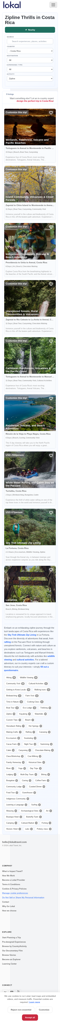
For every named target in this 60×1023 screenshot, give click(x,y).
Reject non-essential (21, 1010)
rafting (7, 642)
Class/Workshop (14, 756)
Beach (29, 720)
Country (11, 46)
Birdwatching (13, 696)
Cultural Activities (38, 683)
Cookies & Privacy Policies (14, 889)
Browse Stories (9, 955)
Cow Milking (34, 756)
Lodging (10, 774)
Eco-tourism (12, 738)
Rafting (30, 732)
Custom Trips (13, 720)
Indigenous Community (17, 799)
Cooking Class (35, 702)
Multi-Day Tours (28, 774)
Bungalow (11, 780)
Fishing (46, 823)
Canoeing (44, 732)
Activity (10, 74)
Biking (45, 774)
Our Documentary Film (12, 951)
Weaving (11, 811)
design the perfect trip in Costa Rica (35, 101)
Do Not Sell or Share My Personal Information (23, 897)
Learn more (34, 1002)
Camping (11, 823)
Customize (44, 1010)
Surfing (35, 805)
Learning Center (9, 964)
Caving (26, 780)
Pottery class (44, 829)
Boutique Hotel (13, 817)
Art (48, 811)
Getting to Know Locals (17, 690)
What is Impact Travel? (12, 871)
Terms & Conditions (11, 884)
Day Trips (35, 768)
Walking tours (41, 690)
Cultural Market (29, 823)
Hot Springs (35, 726)
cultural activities (25, 659)
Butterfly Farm (33, 817)
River (9, 768)
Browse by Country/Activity (14, 946)
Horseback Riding (15, 726)
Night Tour (29, 744)
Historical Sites (36, 762)
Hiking (10, 677)
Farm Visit (31, 696)
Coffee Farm (41, 780)
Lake (28, 829)
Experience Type (15, 65)
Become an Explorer (11, 959)
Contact (5, 902)
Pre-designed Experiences (14, 942)
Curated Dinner (36, 786)
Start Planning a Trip (11, 937)
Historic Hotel (13, 829)
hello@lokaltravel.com (14, 842)
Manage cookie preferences (15, 893)
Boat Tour (12, 708)
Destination (12, 55)
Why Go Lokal (8, 906)
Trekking (45, 708)
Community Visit (15, 683)
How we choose (9, 911)
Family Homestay (15, 762)
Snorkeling (30, 738)
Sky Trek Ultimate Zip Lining (22, 635)
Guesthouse (28, 792)
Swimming (46, 744)
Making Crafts (13, 732)
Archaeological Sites (31, 811)
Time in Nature (14, 702)
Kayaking (24, 714)
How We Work (8, 876)
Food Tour (11, 792)
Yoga (21, 768)
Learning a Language (16, 805)
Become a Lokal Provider (13, 880)
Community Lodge (15, 786)
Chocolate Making (44, 750)
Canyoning (24, 750)
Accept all (30, 1017)
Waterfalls (40, 714)
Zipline (10, 714)
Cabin (10, 750)
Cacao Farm (12, 744)
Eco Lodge (29, 708)
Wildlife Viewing (28, 677)
